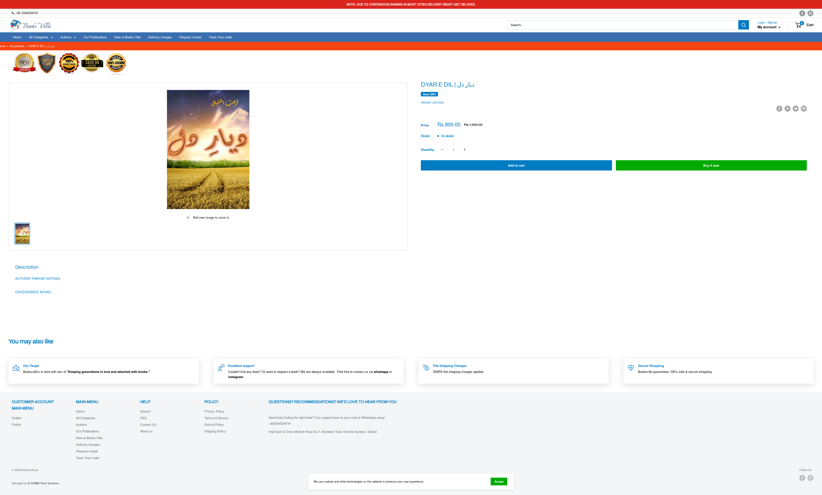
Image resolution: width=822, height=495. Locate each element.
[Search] (743, 25)
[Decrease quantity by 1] (442, 149)
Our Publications (95, 37)
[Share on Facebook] (779, 108)
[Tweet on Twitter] (796, 108)
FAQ (143, 418)
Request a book (190, 37)
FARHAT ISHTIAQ (432, 102)
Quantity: (428, 149)
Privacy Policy (214, 411)
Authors (66, 37)
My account (767, 27)
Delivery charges (160, 37)
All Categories (38, 37)
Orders (17, 418)
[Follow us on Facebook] (802, 13)
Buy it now (711, 165)
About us (146, 431)
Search (145, 411)
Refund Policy (214, 424)
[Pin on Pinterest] (788, 108)
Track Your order (220, 37)
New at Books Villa (127, 37)
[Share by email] (804, 108)
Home (17, 37)
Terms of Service (216, 418)
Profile (16, 424)
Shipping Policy (215, 431)
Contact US (148, 424)
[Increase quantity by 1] (464, 149)
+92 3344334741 (26, 12)
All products (17, 46)
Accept (498, 481)
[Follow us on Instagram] (810, 13)
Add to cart (516, 165)
